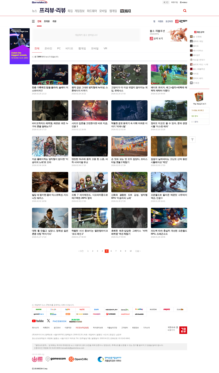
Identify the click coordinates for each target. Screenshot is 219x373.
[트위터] (50, 321)
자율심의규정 (112, 328)
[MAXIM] (153, 309)
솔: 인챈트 (197, 37)
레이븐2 (196, 55)
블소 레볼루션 (199, 69)
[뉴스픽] (97, 314)
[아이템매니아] (53, 314)
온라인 (48, 48)
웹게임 (82, 48)
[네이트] (83, 309)
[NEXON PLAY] (111, 309)
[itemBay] (140, 309)
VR (105, 48)
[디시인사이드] (140, 314)
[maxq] (167, 309)
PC (59, 48)
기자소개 (146, 328)
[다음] (68, 309)
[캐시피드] (125, 314)
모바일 (95, 48)
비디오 (69, 48)
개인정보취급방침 (82, 328)
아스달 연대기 (199, 60)
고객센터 (124, 328)
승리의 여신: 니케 (200, 64)
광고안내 (57, 328)
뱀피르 (196, 46)
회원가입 (174, 2)
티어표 (196, 74)
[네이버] (39, 309)
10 (131, 251)
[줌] (97, 309)
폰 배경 (196, 83)
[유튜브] (39, 321)
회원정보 (135, 328)
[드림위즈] (180, 309)
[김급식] (68, 314)
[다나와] (125, 309)
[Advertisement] (86, 34)
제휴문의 (46, 328)
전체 (36, 48)
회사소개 (35, 328)
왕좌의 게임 (198, 41)
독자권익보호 (98, 328)
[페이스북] (61, 321)
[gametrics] (39, 314)
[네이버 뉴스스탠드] (77, 321)
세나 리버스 (198, 50)
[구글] (53, 309)
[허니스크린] (83, 314)
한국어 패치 (198, 78)
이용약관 (68, 328)
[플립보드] (111, 314)
